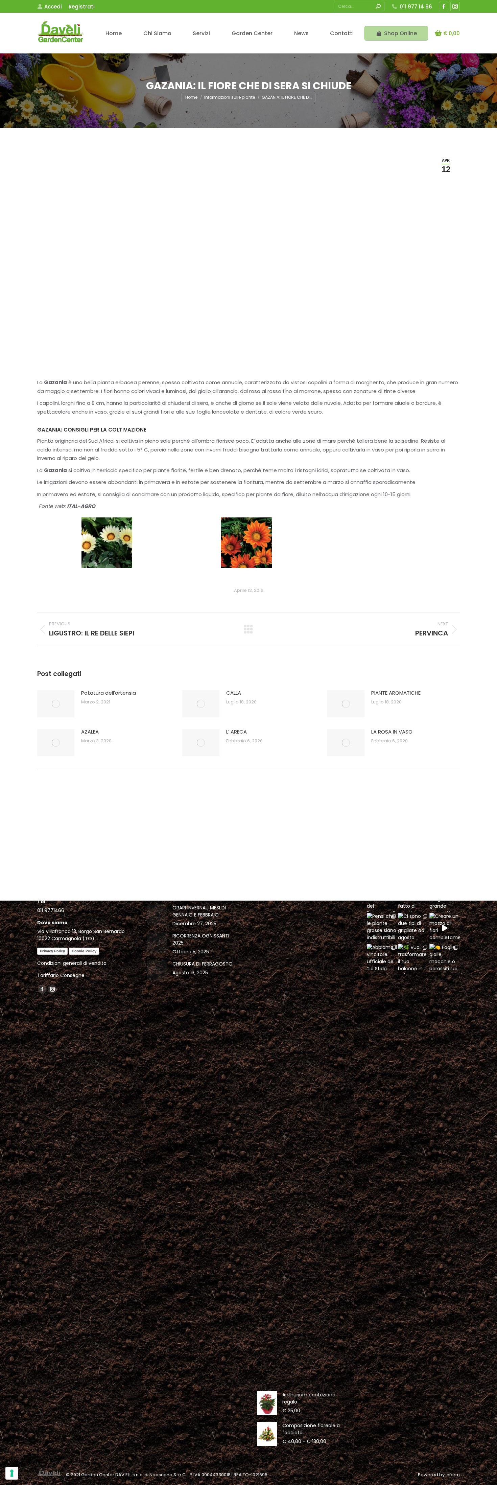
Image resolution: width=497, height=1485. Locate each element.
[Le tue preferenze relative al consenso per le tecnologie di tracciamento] (11, 1473)
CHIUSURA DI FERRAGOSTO (202, 963)
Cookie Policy (84, 951)
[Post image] (55, 703)
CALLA (233, 692)
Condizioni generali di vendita (71, 963)
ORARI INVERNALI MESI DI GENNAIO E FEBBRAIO (199, 911)
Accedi (53, 6)
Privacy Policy (52, 951)
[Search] (378, 6)
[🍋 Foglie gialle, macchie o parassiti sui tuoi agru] (444, 959)
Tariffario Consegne (61, 975)
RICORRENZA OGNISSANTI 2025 (200, 939)
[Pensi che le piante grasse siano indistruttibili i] (382, 928)
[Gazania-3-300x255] (106, 542)
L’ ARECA (236, 731)
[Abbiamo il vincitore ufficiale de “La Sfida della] (382, 959)
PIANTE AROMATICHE (396, 692)
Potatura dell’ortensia (108, 692)
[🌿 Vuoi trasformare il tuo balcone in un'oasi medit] (413, 959)
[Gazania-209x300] (246, 542)
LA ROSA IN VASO (391, 731)
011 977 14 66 (416, 6)
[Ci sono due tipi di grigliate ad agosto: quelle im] (413, 928)
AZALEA (90, 731)
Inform (453, 1474)
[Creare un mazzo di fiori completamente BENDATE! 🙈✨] (444, 928)
